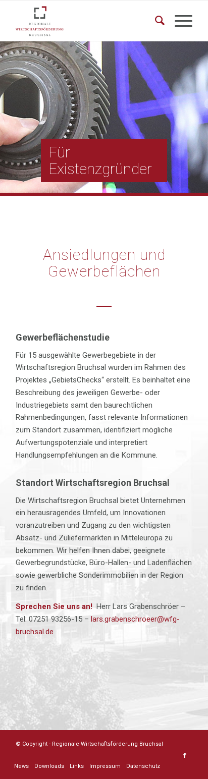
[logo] (86, 21)
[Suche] (155, 21)
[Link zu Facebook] (184, 755)
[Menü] (178, 21)
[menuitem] (155, 21)
